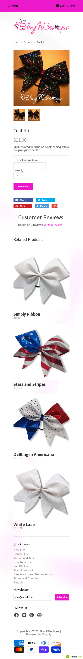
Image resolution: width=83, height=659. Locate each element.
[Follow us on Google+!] (32, 616)
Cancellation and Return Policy (33, 574)
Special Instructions (26, 160)
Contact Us (21, 554)
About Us (19, 550)
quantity (18, 170)
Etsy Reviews (22, 562)
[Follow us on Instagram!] (40, 616)
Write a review (53, 224)
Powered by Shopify (38, 634)
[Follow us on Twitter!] (25, 616)
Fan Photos (21, 566)
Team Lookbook (24, 570)
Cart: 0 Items (67, 5)
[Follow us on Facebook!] (17, 616)
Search (18, 582)
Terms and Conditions (27, 578)
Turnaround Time (24, 558)
